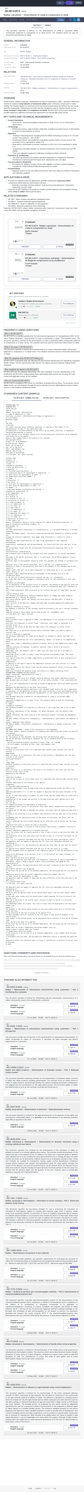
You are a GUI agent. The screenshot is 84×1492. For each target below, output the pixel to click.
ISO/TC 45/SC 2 (32, 20)
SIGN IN (78, 3)
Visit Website (68, 304)
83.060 (21, 20)
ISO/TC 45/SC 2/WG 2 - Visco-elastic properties (37, 58)
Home (30, 1488)
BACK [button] (5, 20)
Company (38, 1488)
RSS (54, 1488)
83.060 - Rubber (25, 52)
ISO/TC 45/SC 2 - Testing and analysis (34, 56)
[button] (61, 20)
